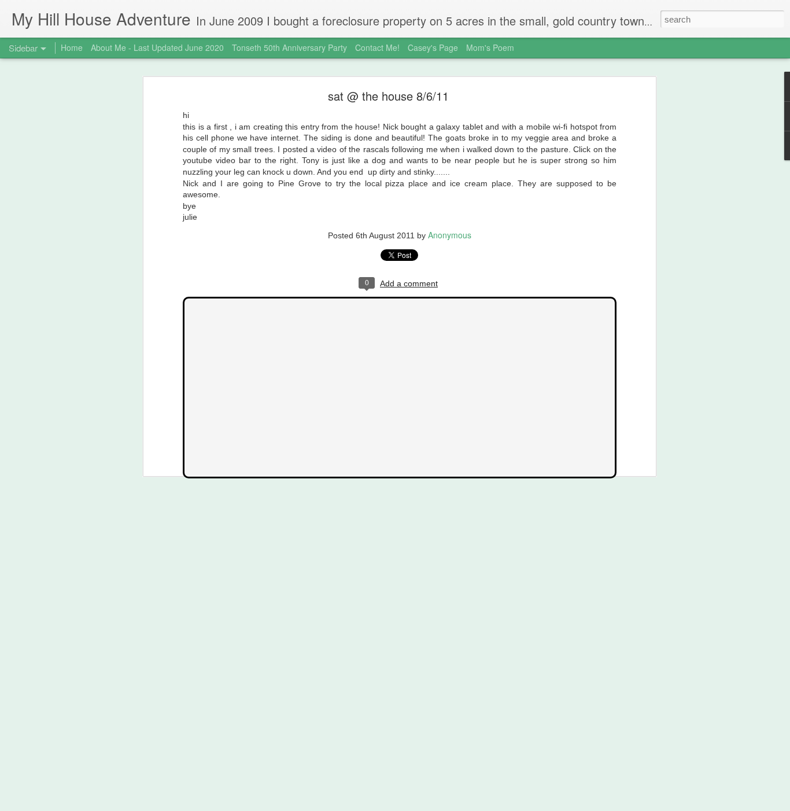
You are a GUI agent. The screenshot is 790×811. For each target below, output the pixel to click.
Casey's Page (433, 47)
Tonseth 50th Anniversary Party (289, 47)
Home (72, 47)
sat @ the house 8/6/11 (388, 95)
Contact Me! (377, 47)
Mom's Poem (490, 47)
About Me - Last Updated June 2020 (157, 47)
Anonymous (449, 235)
